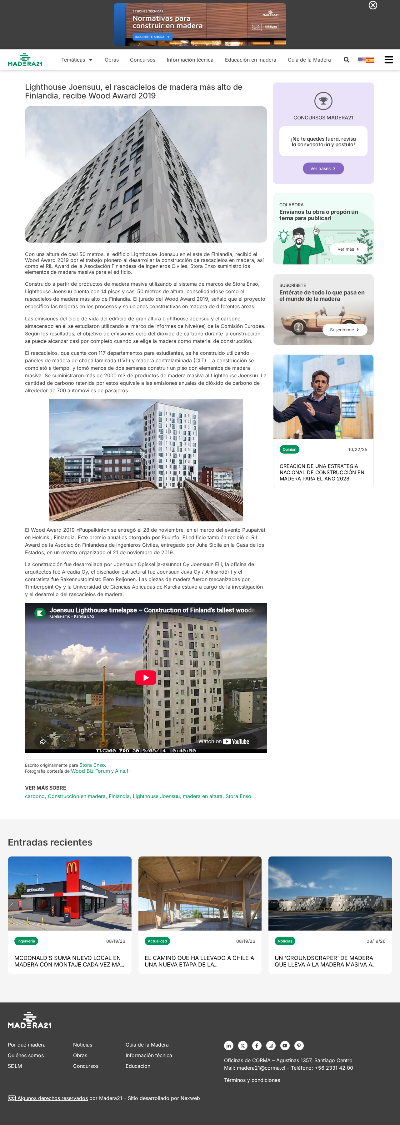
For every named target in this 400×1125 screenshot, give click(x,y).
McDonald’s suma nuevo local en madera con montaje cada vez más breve (69, 964)
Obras (112, 60)
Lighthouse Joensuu (156, 796)
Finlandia (119, 796)
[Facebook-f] (257, 1045)
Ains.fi (122, 771)
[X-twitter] (243, 1045)
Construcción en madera (77, 796)
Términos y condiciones (252, 1080)
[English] (362, 60)
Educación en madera (250, 60)
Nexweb (190, 1098)
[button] (346, 60)
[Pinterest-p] (299, 1045)
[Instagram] (271, 1045)
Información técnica (190, 60)
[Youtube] (285, 1045)
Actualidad (157, 941)
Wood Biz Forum (90, 771)
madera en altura (202, 796)
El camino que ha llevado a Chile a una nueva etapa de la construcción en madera (199, 964)
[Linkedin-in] (228, 1045)
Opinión (289, 449)
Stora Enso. (93, 765)
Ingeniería (26, 941)
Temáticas (73, 60)
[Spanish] (370, 60)
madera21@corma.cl (261, 1068)
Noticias (285, 941)
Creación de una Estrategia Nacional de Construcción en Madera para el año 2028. (322, 472)
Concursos (142, 60)
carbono (35, 796)
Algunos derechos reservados (53, 1098)
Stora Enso (238, 796)
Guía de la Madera (309, 60)
